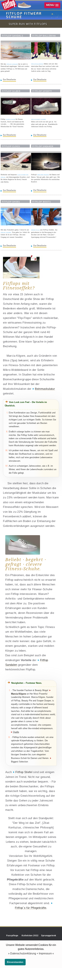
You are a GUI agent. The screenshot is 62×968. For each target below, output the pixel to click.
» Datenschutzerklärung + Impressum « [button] (31, 953)
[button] (52, 5)
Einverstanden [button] (15, 962)
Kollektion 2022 (30, 935)
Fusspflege (12, 935)
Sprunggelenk (48, 935)
